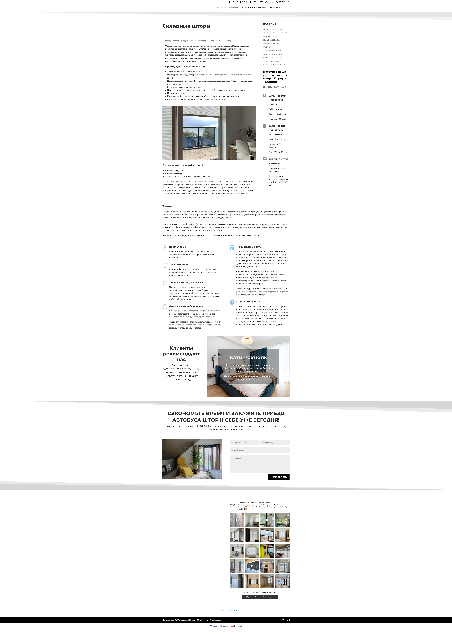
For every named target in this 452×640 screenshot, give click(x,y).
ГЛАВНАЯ (221, 8)
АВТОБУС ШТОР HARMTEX (274, 65)
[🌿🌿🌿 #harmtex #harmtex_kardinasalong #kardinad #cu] (282, 566)
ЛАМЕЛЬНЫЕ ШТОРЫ (272, 58)
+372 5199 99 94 (284, 2)
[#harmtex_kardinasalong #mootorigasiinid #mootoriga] (267, 520)
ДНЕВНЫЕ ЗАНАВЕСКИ (272, 29)
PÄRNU (244, 2)
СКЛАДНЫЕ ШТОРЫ (271, 40)
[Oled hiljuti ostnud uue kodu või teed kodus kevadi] (282, 535)
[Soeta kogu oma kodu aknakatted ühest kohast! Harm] (282, 581)
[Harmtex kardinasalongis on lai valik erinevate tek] (267, 551)
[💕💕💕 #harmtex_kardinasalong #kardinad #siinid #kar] (252, 551)
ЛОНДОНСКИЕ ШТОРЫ (272, 54)
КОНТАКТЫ (274, 8)
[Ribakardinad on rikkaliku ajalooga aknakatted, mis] (282, 520)
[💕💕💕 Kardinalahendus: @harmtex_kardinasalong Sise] (267, 581)
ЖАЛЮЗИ (267, 47)
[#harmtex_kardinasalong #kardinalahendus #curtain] (237, 520)
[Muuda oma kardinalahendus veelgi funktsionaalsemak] (252, 520)
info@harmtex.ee (268, 2)
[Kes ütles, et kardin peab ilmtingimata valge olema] (267, 535)
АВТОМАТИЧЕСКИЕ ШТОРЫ (274, 61)
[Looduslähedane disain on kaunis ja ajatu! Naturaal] (282, 551)
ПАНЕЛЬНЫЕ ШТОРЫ (272, 51)
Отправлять (278, 476)
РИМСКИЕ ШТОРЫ (270, 36)
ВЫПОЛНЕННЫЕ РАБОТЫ (253, 8)
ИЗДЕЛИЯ (233, 8)
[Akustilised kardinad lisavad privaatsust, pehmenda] (267, 566)
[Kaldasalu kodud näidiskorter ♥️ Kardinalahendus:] (237, 551)
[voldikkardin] (209, 159)
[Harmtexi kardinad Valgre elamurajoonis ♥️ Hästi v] (237, 566)
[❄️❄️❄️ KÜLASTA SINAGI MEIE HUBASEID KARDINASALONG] (237, 581)
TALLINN (254, 2)
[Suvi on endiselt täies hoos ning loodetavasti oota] (237, 535)
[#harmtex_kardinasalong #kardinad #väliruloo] (252, 566)
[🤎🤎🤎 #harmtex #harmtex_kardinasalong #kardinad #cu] (252, 535)
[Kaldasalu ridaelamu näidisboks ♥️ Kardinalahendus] (252, 581)
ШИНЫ (284, 33)
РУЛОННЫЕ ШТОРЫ (271, 44)
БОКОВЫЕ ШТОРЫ (270, 33)
